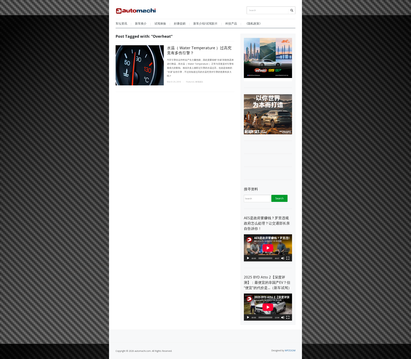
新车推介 (141, 23)
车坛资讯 (121, 23)
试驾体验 (160, 23)
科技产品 (231, 23)
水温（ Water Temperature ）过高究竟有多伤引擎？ (199, 50)
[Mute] (282, 258)
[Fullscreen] (287, 258)
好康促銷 (179, 23)
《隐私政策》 (253, 23)
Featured (190, 81)
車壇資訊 (199, 81)
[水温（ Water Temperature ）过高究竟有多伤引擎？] (140, 65)
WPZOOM (290, 350)
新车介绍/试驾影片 (205, 23)
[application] (268, 247)
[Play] (248, 258)
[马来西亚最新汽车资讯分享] (136, 9)
